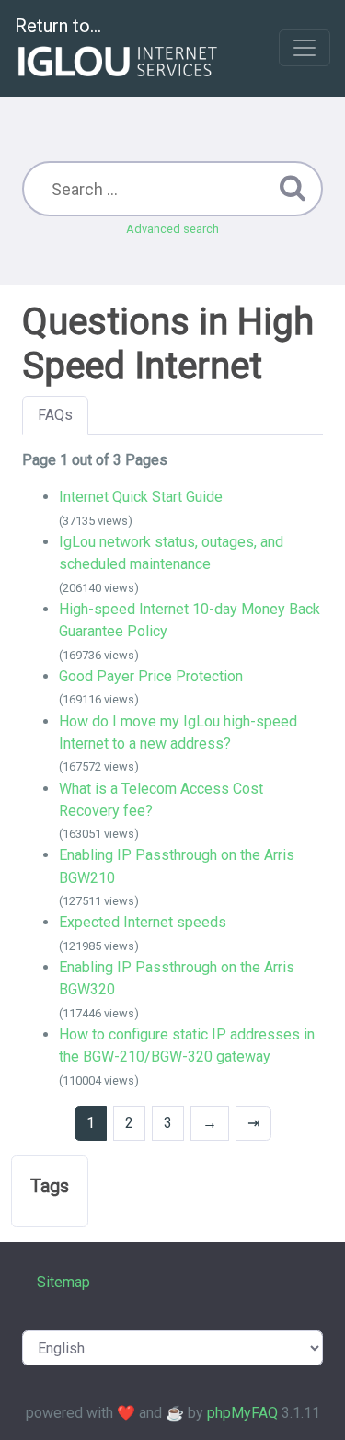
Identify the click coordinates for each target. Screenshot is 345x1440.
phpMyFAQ (242, 1413)
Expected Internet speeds (142, 922)
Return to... (58, 26)
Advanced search (172, 229)
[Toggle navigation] (304, 47)
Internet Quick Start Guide (141, 496)
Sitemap (63, 1282)
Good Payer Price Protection (151, 676)
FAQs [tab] (55, 415)
